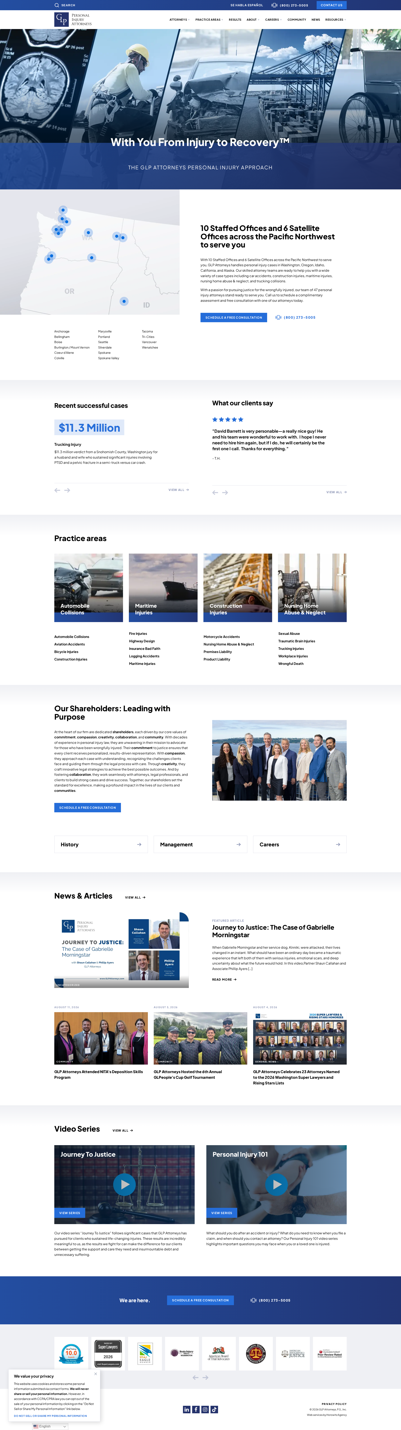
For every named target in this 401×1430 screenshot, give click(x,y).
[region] (54, 1395)
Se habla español (247, 5)
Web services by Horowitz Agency (327, 1414)
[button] (180, 20)
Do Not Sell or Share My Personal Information (50, 1416)
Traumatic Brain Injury (74, 444)
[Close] (95, 1373)
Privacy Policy (334, 1404)
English (44, 1426)
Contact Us (332, 5)
